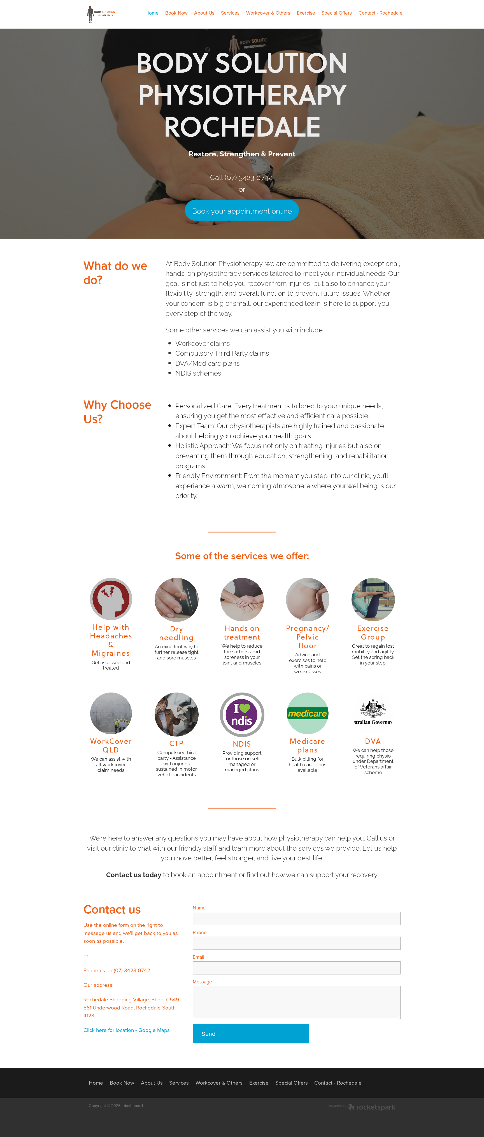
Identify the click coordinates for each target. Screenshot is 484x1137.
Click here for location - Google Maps (126, 1030)
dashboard (133, 1105)
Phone (200, 932)
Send (208, 1033)
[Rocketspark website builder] (362, 1107)
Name (199, 907)
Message (202, 981)
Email (198, 957)
